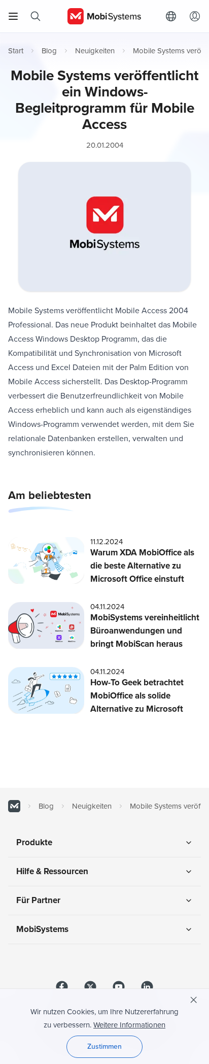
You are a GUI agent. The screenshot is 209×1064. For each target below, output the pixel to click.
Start (15, 50)
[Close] (194, 1000)
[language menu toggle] (173, 16)
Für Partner (38, 900)
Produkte (34, 842)
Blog (49, 50)
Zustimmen (104, 1046)
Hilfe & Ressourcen (52, 871)
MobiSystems (42, 929)
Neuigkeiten (95, 50)
